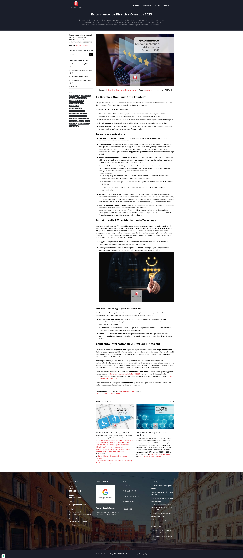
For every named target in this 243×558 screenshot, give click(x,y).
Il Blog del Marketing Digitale (80, 64)
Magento (73, 121)
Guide (83, 113)
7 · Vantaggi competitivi (115, 451)
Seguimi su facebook (80, 521)
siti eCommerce (127, 391)
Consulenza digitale (132, 496)
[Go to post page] (115, 416)
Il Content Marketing (159, 520)
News (134, 90)
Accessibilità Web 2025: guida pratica (114, 432)
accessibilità (102, 460)
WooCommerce (101, 463)
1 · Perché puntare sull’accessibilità (109, 440)
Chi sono (135, 5)
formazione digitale (157, 456)
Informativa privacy (132, 554)
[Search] (91, 54)
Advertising (85, 95)
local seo (84, 118)
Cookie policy (143, 554)
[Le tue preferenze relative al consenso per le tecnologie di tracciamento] (3, 556)
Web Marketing (129, 491)
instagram (74, 118)
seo (125, 460)
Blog (157, 5)
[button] (171, 401)
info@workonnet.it (82, 45)
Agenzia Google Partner (105, 508)
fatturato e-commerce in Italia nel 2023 (125, 374)
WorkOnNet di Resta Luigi (105, 554)
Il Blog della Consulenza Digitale (118, 90)
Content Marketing (76, 100)
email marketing (75, 108)
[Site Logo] (76, 6)
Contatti (167, 5)
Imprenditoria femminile (78, 116)
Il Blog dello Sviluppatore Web (81, 80)
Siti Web (126, 486)
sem (81, 121)
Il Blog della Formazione (79, 76)
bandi (140, 456)
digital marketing (76, 103)
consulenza (110, 460)
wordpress (110, 463)
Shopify (129, 460)
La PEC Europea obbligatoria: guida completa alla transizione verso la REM (162, 507)
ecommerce (148, 90)
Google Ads (74, 113)
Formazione (128, 501)
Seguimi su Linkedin (79, 525)
